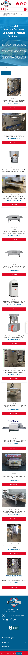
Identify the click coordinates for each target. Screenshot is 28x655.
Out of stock (14, 554)
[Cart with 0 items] (25, 4)
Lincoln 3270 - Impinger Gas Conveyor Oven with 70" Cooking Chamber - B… (14, 232)
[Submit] (25, 9)
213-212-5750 (12, 612)
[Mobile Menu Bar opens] (2, 9)
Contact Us (19, 653)
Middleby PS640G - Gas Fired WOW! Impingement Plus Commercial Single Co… (14, 197)
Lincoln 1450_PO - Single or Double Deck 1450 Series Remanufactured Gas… (14, 406)
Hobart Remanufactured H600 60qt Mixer (14, 580)
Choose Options (14, 108)
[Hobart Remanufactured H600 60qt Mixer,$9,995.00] (14, 567)
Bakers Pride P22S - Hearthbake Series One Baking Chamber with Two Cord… (14, 135)
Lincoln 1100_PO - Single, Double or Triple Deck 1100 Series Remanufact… (14, 371)
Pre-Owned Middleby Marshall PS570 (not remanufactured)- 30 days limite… (14, 511)
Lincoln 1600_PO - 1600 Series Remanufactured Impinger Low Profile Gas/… (14, 476)
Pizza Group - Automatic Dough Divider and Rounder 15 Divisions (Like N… (14, 302)
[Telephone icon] (17, 4)
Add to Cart (14, 204)
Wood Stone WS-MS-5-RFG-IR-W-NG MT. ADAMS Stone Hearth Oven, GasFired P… (14, 170)
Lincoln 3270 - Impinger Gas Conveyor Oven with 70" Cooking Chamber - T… (14, 267)
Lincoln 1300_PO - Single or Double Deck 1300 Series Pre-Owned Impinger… (14, 441)
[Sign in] (21, 4)
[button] (14, 73)
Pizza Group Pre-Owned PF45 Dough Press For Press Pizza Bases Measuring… (14, 336)
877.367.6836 (14, 609)
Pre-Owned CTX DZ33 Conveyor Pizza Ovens (14, 546)
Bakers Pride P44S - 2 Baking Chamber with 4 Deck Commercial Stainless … (14, 101)
